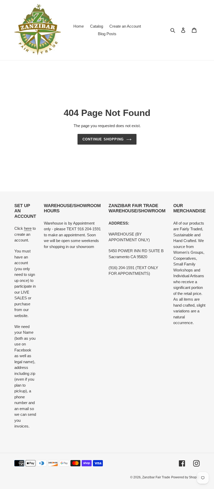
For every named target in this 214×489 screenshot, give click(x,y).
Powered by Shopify (185, 477)
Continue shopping (103, 139)
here (28, 228)
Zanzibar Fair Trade (156, 477)
